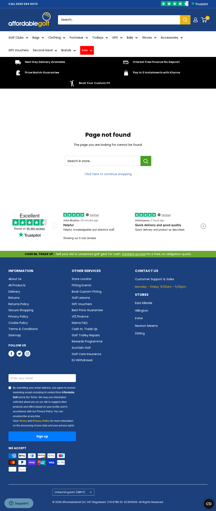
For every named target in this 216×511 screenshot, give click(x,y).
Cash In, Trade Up (84, 329)
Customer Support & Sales (154, 279)
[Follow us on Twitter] (19, 354)
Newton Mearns (146, 326)
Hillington (141, 310)
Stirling (140, 333)
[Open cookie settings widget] (209, 504)
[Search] (185, 19)
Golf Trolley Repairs (86, 335)
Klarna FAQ (80, 323)
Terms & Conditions (23, 329)
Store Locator (82, 279)
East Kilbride (143, 303)
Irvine (139, 318)
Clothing (54, 37)
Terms (23, 420)
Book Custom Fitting (86, 291)
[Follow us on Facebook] (11, 354)
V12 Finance (80, 316)
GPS (115, 37)
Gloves (147, 37)
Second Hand (43, 50)
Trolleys (97, 37)
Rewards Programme (87, 341)
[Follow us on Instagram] (27, 354)
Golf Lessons (81, 298)
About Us (15, 279)
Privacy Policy (18, 316)
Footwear (76, 37)
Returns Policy (18, 304)
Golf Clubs (16, 37)
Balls (130, 37)
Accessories (169, 37)
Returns (14, 298)
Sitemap (14, 335)
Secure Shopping (20, 310)
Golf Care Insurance (86, 354)
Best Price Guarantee (87, 310)
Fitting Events (81, 285)
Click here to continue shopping (108, 174)
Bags (35, 37)
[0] (204, 19)
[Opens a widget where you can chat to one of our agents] (18, 503)
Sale (85, 50)
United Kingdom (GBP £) (70, 492)
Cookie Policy (18, 323)
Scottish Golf (81, 348)
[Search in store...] (145, 161)
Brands (66, 50)
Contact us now (134, 254)
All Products (17, 285)
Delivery (14, 291)
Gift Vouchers (18, 50)
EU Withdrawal (82, 360)
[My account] (195, 20)
